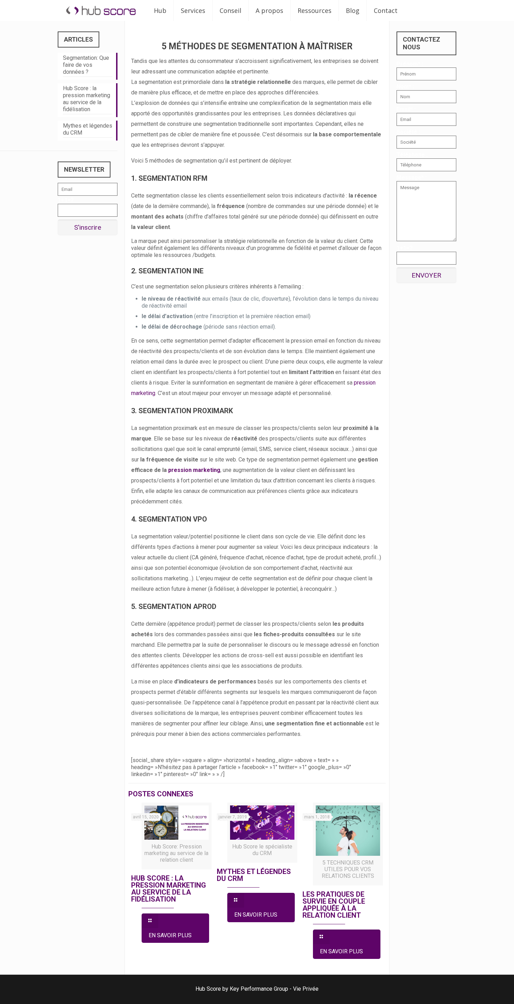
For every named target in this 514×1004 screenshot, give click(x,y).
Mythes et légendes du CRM (254, 875)
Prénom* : (410, 63)
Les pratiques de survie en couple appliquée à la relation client (333, 904)
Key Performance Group (259, 988)
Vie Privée (306, 988)
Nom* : (405, 86)
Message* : (412, 177)
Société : (408, 132)
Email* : (406, 109)
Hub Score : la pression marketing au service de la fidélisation (168, 888)
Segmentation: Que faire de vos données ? (86, 65)
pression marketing (194, 470)
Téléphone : (412, 154)
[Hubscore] (100, 10)
